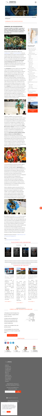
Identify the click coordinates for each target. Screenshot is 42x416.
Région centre (30, 71)
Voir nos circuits (32, 95)
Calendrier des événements (21, 10)
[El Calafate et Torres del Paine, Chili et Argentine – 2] (21, 271)
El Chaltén (31, 87)
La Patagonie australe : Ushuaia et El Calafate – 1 (9, 277)
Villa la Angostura (32, 78)
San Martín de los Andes (33, 76)
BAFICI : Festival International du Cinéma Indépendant (8, 253)
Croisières (31, 92)
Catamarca (31, 58)
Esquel (30, 80)
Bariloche (30, 79)
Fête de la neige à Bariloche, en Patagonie (25, 253)
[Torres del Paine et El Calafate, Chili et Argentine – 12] (32, 271)
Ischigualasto (31, 67)
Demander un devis (32, 111)
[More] (35, 2)
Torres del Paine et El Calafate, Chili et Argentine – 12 (32, 277)
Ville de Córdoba (32, 72)
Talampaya (31, 63)
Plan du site (10, 400)
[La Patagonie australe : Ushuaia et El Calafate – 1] (9, 271)
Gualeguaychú (7, 53)
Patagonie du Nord (31, 74)
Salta (30, 55)
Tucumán (30, 59)
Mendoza (31, 62)
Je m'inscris (18, 392)
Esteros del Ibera (32, 53)
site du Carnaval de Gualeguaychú (13, 239)
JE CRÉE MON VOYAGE (12, 335)
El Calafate (31, 84)
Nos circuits (14, 400)
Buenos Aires (16, 216)
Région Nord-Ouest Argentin (32, 54)
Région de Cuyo (30, 61)
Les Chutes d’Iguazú (32, 49)
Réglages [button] (4, 411)
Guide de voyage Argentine (17, 17)
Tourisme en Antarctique (32, 91)
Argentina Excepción (8, 17)
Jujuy (30, 57)
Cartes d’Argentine (31, 100)
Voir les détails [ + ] (8, 301)
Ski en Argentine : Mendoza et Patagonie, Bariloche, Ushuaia (34, 252)
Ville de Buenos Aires (32, 70)
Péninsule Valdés (32, 75)
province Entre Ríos (17, 53)
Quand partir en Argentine (32, 97)
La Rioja (30, 66)
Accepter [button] (8, 411)
